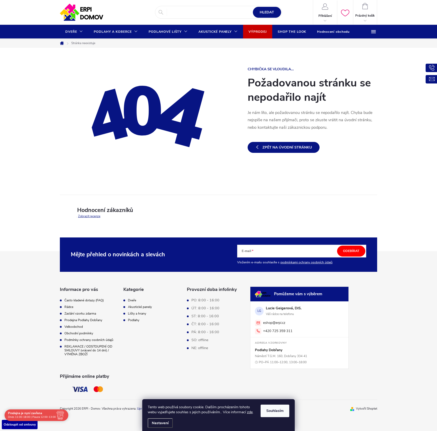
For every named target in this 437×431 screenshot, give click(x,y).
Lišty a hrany (137, 313)
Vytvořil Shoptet (366, 409)
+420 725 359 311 (277, 331)
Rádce (68, 307)
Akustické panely (140, 307)
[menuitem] (74, 32)
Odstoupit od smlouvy (20, 424)
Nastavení (160, 423)
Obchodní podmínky (78, 333)
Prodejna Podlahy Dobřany (83, 320)
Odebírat (351, 251)
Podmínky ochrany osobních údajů (88, 340)
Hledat (267, 12)
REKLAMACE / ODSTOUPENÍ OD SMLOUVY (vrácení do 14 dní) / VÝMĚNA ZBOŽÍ (88, 350)
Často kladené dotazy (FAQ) (84, 300)
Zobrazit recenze (89, 216)
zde (250, 412)
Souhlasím (275, 410)
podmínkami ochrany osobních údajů (306, 262)
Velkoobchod (73, 327)
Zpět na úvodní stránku (287, 147)
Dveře (132, 300)
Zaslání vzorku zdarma (80, 313)
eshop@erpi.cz (274, 322)
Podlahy (133, 320)
